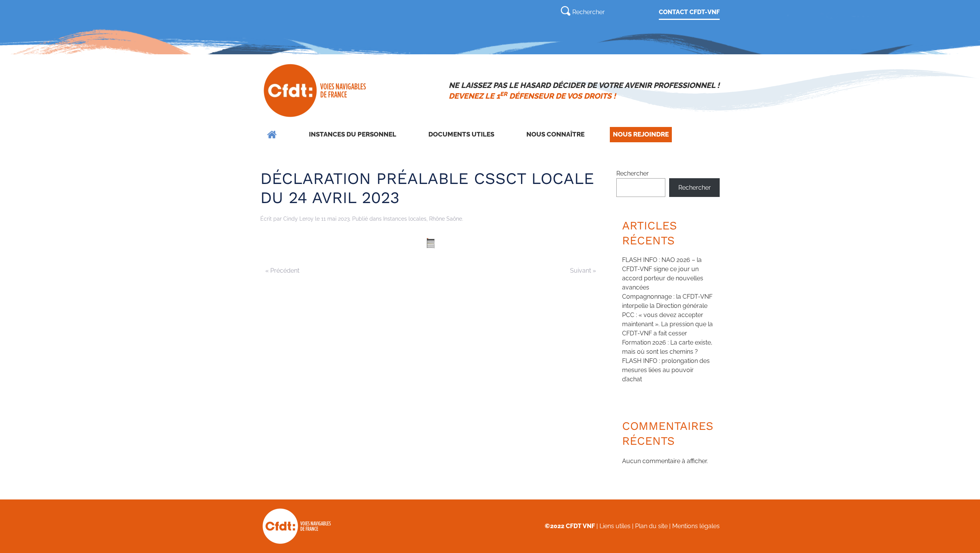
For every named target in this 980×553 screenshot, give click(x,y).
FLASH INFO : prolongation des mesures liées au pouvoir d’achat (666, 370)
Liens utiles (614, 526)
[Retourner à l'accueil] (315, 90)
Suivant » (583, 270)
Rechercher (632, 173)
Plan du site (651, 526)
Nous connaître (555, 134)
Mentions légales (696, 526)
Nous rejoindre (641, 134)
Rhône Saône (445, 219)
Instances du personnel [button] (352, 134)
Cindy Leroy (298, 219)
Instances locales (404, 219)
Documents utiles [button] (461, 134)
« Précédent (282, 270)
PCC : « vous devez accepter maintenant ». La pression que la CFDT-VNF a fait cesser (667, 324)
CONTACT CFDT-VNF (689, 12)
